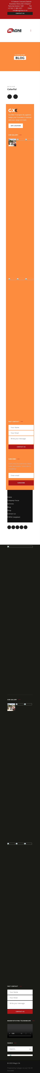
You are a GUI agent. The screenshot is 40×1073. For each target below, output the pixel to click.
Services (10, 504)
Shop (9, 510)
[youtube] (18, 17)
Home (9, 497)
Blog (9, 507)
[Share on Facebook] (9, 527)
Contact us (11, 514)
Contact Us (20, 13)
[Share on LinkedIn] (21, 527)
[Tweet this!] (13, 527)
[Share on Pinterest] (17, 527)
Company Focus (13, 500)
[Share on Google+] (25, 527)
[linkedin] (21, 17)
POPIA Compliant (13, 517)
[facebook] (15, 17)
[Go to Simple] (9, 96)
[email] (24, 17)
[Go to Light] (15, 96)
